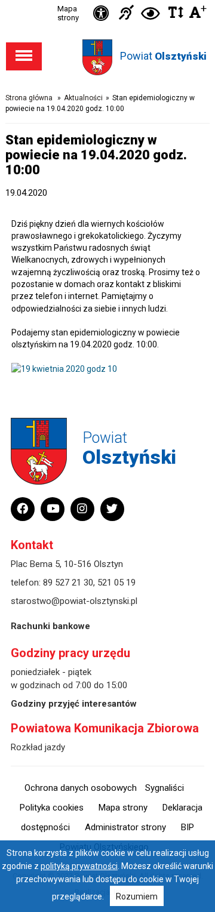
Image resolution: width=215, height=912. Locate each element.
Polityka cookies (52, 807)
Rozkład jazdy (38, 747)
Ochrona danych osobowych (80, 787)
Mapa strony (68, 13)
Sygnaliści (164, 787)
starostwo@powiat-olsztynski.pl (74, 601)
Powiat (163, 56)
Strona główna (29, 98)
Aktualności (83, 98)
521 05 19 (116, 582)
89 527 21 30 (68, 582)
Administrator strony (125, 827)
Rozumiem (137, 896)
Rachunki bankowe (50, 626)
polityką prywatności (79, 866)
